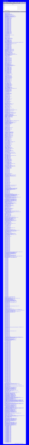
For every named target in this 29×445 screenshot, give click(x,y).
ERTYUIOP (6, 222)
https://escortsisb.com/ (6, 229)
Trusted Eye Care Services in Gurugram (8, 390)
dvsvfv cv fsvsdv (6, 150)
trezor (5, 72)
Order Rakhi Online (6, 218)
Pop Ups (5, 182)
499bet (5, 86)
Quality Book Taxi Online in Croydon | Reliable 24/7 (9, 120)
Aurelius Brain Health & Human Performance (8, 188)
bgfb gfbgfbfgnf (6, 202)
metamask (5, 174)
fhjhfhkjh (5, 83)
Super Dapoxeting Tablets (7, 219)
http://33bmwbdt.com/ (6, 122)
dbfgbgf (5, 209)
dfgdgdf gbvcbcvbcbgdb (7, 208)
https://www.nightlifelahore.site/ (7, 16)
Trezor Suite (6, 187)
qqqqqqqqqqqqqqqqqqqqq (7, 49)
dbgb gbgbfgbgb (6, 116)
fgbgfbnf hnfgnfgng (6, 132)
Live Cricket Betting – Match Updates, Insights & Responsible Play (10, 309)
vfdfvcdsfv (5, 99)
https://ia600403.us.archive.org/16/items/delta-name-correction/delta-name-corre (11, 408)
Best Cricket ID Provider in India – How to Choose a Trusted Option (10, 310)
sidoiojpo (5, 134)
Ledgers (5, 123)
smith (5, 341)
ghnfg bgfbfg (6, 143)
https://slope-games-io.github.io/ (7, 396)
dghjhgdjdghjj (6, 64)
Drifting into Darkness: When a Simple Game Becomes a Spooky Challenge (11, 384)
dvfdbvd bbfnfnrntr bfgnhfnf (7, 148)
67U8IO (5, 224)
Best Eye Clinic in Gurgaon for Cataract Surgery (9, 230)
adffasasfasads (6, 129)
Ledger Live (6, 51)
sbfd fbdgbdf (6, 144)
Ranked (5, 17)
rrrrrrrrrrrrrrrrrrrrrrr (6, 14)
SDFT (5, 136)
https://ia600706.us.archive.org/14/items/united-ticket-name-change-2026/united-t (11, 407)
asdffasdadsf (6, 140)
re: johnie (5, 336)
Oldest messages (21, 443)
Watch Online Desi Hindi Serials (7, 298)
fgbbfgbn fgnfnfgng (6, 135)
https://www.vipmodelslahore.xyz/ (7, 195)
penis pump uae (6, 203)
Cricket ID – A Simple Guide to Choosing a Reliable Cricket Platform (10, 311)
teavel (5, 169)
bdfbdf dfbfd (6, 128)
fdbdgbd (5, 154)
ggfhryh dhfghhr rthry (6, 205)
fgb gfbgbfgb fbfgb (6, 114)
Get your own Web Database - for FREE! (14, 444)
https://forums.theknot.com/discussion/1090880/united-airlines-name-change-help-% (11, 401)
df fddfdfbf (5, 106)
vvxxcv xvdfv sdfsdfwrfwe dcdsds (7, 113)
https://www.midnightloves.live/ (7, 252)
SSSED (5, 223)
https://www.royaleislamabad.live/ (7, 54)
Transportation (6, 236)
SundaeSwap (6, 70)
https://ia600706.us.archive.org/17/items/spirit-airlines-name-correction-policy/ (11, 400)
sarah (5, 19)
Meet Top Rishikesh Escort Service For (8, 388)
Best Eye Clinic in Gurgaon (7, 389)
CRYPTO (5, 425)
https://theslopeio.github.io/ (7, 393)
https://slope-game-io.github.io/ (7, 394)
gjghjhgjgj (5, 87)
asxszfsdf (5, 52)
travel (5, 12)
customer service (6, 58)
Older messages (18, 443)
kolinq (5, 254)
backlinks (5, 68)
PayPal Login (6, 414)
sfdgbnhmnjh (6, 173)
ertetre (5, 119)
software (5, 231)
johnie (5, 235)
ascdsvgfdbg (6, 38)
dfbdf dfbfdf (6, 107)
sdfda (5, 94)
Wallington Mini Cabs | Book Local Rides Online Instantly (9, 194)
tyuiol (5, 145)
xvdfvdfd (5, 214)
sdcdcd (5, 151)
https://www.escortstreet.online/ (7, 88)
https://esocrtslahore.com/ (7, 15)
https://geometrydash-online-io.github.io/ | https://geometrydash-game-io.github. (11, 337)
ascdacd (5, 215)
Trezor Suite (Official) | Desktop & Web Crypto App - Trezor (9, 383)
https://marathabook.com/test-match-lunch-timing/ (9, 397)
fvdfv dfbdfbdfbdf (6, 127)
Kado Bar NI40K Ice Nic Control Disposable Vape (9, 415)
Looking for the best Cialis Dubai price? (8, 197)
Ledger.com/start (6, 212)
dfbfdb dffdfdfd (6, 104)
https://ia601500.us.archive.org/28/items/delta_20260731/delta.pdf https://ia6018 (11, 403)
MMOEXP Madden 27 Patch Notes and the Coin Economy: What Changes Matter (11, 42)
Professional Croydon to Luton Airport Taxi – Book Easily (9, 217)
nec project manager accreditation (7, 43)
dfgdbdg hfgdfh (6, 137)
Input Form (15, 443)
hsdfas (5, 139)
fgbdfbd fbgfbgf (6, 147)
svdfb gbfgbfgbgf (6, 201)
